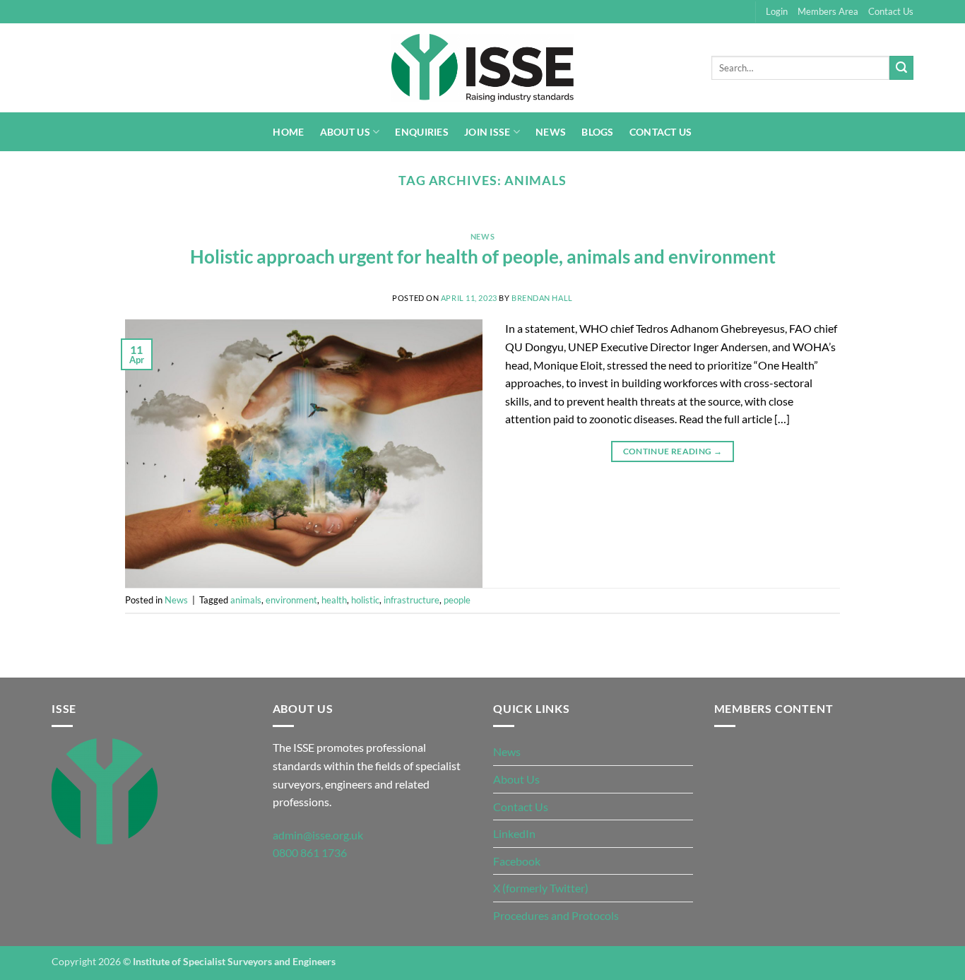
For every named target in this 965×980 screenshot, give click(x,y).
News (550, 132)
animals (245, 600)
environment (291, 600)
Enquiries (422, 132)
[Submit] (901, 68)
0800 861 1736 (310, 852)
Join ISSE (487, 132)
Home (288, 132)
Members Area (828, 11)
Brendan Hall (542, 297)
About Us (345, 132)
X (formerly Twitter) (540, 888)
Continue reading (673, 451)
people (457, 600)
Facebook (516, 861)
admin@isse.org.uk (318, 835)
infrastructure (411, 600)
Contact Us (890, 11)
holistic (365, 600)
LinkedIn (514, 833)
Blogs (597, 132)
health (334, 600)
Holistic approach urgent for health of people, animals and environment (483, 256)
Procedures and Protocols (556, 915)
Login (777, 11)
